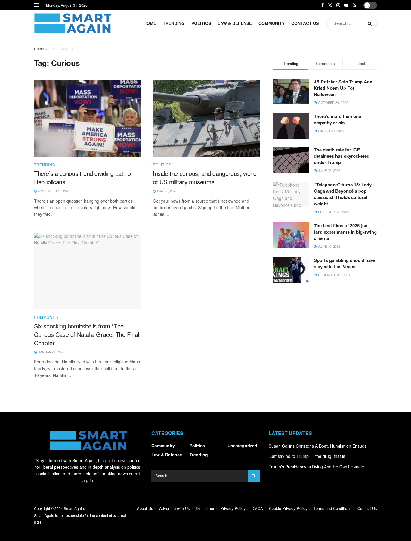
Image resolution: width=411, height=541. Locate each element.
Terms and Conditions (332, 508)
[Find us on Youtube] (346, 5)
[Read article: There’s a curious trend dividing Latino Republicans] (87, 118)
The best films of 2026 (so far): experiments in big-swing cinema (345, 231)
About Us (145, 508)
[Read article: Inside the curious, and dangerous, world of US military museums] (206, 118)
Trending (174, 23)
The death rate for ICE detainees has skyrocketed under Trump (341, 156)
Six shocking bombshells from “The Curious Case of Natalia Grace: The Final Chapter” (86, 334)
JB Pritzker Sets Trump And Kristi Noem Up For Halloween (343, 88)
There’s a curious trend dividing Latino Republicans (82, 177)
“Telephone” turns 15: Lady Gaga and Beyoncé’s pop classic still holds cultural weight (343, 194)
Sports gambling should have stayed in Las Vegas (344, 263)
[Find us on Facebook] (322, 5)
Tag (52, 48)
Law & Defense (235, 23)
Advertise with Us (174, 508)
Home (150, 23)
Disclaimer (205, 508)
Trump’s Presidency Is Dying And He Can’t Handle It (318, 467)
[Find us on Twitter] (330, 5)
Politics (201, 23)
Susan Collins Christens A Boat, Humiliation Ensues (317, 446)
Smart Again (74, 508)
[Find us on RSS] (354, 5)
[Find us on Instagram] (338, 5)
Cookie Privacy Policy (288, 508)
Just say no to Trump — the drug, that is (307, 456)
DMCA (257, 508)
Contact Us (305, 23)
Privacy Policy (233, 508)
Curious (66, 48)
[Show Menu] (36, 5)
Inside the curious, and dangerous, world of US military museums (205, 177)
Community (271, 23)
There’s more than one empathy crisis (337, 119)
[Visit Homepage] (72, 23)
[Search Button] (371, 23)
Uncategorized (242, 446)
